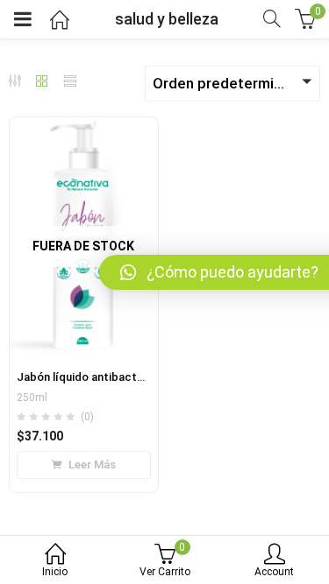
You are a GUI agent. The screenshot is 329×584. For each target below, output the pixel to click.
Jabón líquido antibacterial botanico (113, 376)
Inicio (55, 572)
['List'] (70, 82)
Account (274, 572)
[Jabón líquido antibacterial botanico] (84, 128)
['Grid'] (42, 82)
